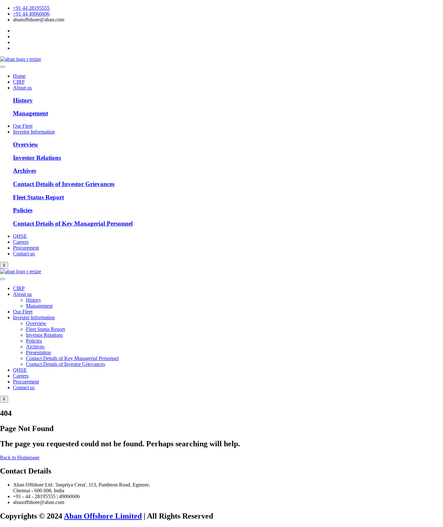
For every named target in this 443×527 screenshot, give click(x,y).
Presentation (38, 352)
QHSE (20, 236)
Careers (21, 242)
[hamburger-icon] (2, 67)
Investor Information (34, 132)
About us (22, 87)
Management (39, 306)
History (33, 300)
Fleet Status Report (45, 329)
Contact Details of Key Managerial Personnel (72, 358)
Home (19, 76)
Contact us (24, 253)
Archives (35, 346)
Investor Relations (44, 335)
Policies (34, 341)
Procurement (26, 248)
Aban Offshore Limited (103, 516)
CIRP (19, 82)
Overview (36, 323)
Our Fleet (22, 126)
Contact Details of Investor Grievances (65, 364)
